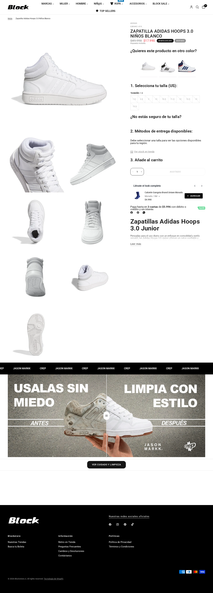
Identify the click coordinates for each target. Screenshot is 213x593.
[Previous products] (194, 186)
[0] (202, 7)
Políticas (114, 536)
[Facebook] (132, 212)
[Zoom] (114, 29)
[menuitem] (49, 4)
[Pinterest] (138, 212)
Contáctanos (65, 555)
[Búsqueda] (197, 7)
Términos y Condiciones (121, 546)
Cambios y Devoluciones (71, 551)
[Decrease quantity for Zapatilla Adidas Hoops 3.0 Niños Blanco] (133, 171)
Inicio (10, 19)
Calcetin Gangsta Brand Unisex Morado (164, 192)
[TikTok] (134, 524)
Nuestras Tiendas (17, 542)
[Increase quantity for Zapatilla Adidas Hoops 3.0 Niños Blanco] (141, 171)
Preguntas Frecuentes (69, 546)
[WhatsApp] (144, 212)
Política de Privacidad (120, 542)
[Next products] (201, 186)
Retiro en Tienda (66, 542)
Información (65, 536)
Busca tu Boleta (16, 546)
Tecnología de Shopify (53, 579)
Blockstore (14, 536)
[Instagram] (119, 524)
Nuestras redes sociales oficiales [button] (129, 516)
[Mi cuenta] (191, 7)
